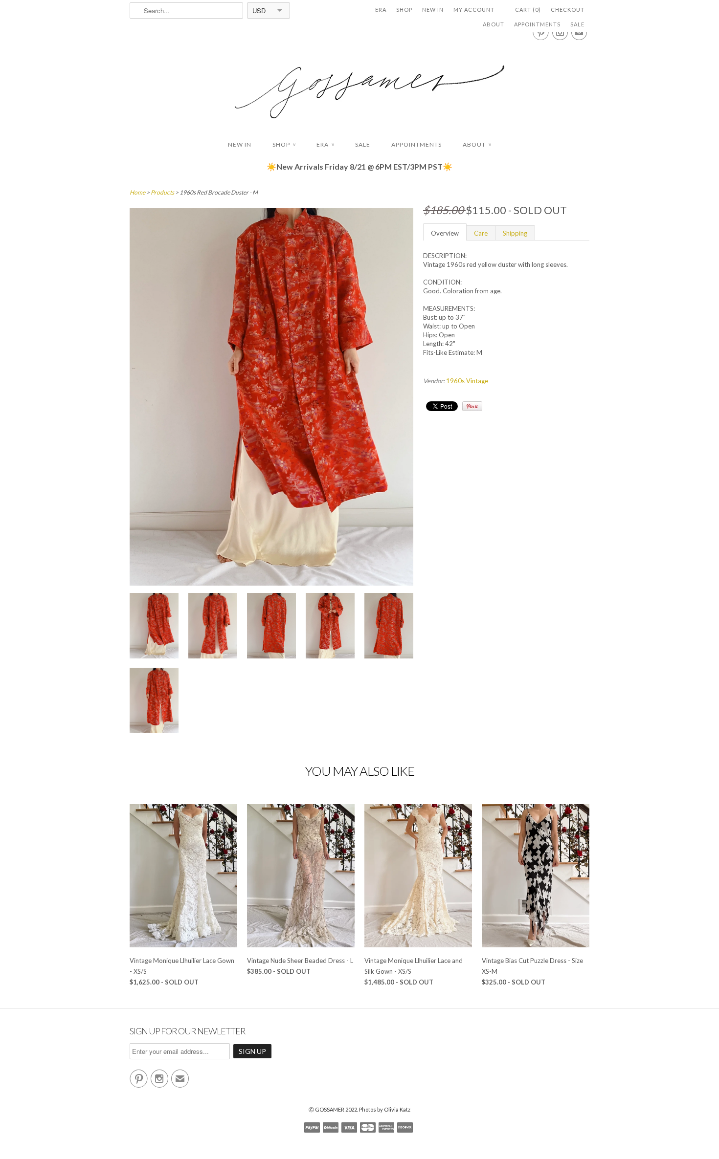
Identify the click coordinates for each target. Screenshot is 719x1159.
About (493, 24)
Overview (445, 233)
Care (481, 233)
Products (162, 192)
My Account (473, 9)
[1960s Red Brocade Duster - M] (154, 627)
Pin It (472, 406)
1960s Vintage (467, 381)
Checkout (567, 9)
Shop (404, 9)
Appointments (537, 24)
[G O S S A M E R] (359, 83)
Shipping (515, 233)
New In (433, 9)
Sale (577, 24)
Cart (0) (528, 9)
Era (380, 9)
